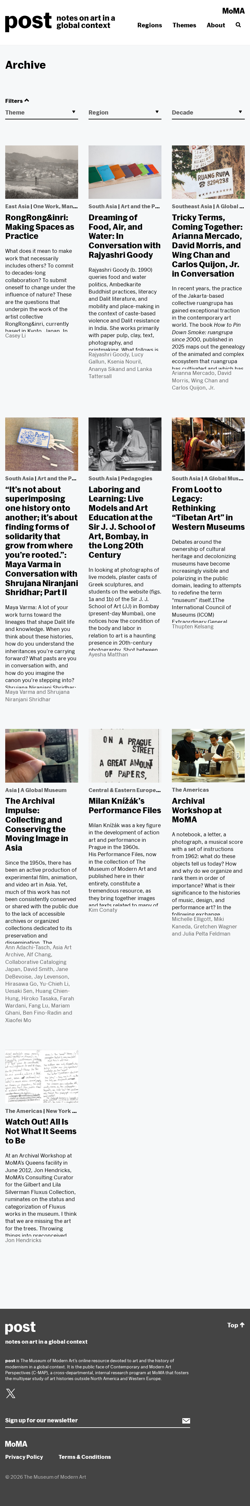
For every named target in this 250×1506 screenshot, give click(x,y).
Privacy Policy (24, 1457)
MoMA (234, 11)
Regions (149, 25)
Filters (14, 101)
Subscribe (183, 1421)
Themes (184, 25)
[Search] (237, 25)
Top (232, 1325)
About (216, 25)
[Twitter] (10, 1397)
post (62, 22)
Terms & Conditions (85, 1457)
